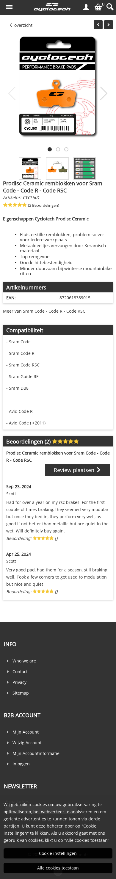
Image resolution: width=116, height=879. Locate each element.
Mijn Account (25, 732)
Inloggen (21, 764)
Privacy (19, 682)
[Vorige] (98, 24)
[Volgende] (108, 24)
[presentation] (12, 94)
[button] (50, 149)
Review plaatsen (75, 470)
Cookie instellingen (58, 853)
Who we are (24, 661)
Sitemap (20, 693)
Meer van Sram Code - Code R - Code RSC (44, 311)
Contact (20, 671)
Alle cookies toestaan (58, 868)
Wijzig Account (27, 742)
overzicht (22, 25)
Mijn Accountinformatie (35, 753)
